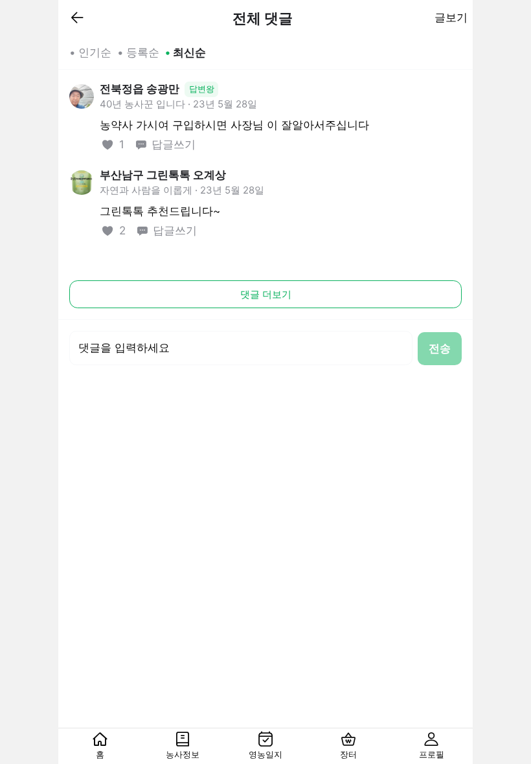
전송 (440, 348)
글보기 (451, 17)
